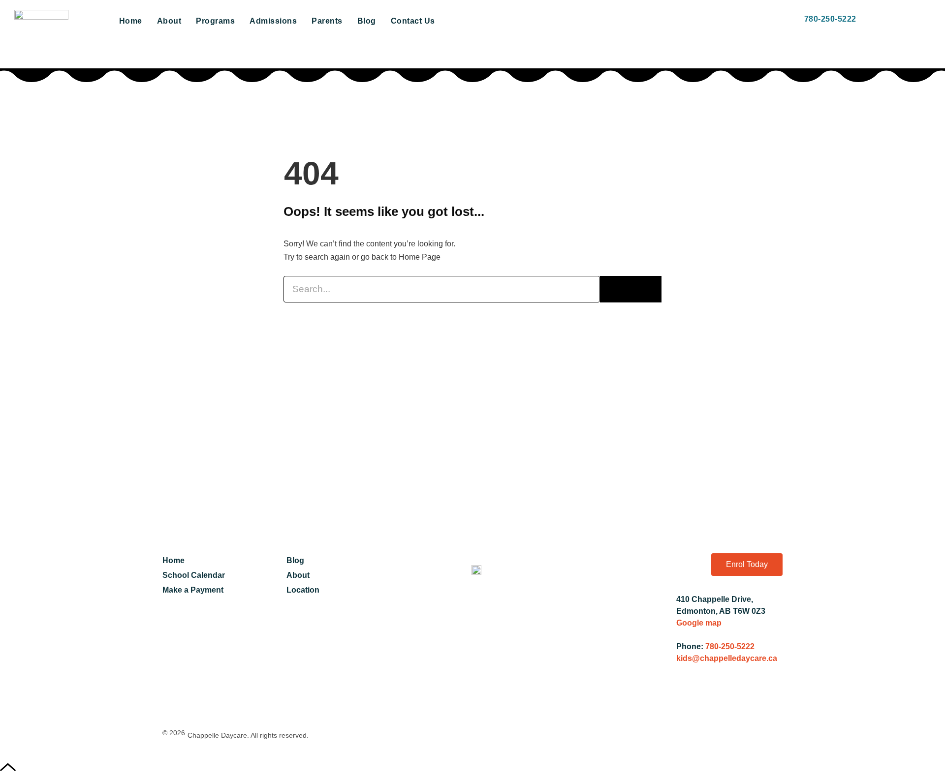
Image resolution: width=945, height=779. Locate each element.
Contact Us (413, 21)
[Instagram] (743, 699)
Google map (699, 623)
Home (130, 21)
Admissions (273, 21)
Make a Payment (192, 590)
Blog (366, 21)
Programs (215, 21)
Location (302, 590)
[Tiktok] (770, 699)
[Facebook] (689, 699)
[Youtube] (716, 699)
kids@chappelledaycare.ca (726, 658)
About (169, 21)
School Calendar (193, 575)
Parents (327, 21)
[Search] (631, 289)
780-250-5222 (730, 646)
